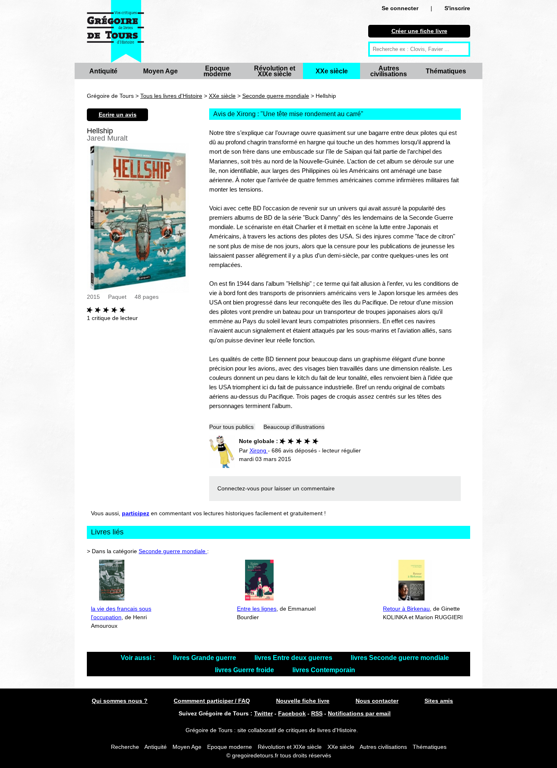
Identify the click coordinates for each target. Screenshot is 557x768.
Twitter (263, 713)
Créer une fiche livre (419, 31)
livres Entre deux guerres (294, 657)
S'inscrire (457, 8)
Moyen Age (160, 71)
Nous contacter (377, 700)
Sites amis (438, 700)
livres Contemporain (323, 669)
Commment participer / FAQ (212, 700)
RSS (317, 713)
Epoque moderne (217, 71)
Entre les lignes (256, 608)
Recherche (125, 747)
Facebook (292, 713)
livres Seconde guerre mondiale (400, 657)
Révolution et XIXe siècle (274, 71)
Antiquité (103, 71)
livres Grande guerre (205, 657)
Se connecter (400, 8)
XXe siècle (332, 71)
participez (135, 513)
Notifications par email (359, 713)
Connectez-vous (238, 488)
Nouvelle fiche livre (302, 700)
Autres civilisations (388, 71)
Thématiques (446, 71)
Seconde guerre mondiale (275, 96)
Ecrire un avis (118, 114)
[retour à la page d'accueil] (115, 31)
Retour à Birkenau (406, 608)
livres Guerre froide (245, 669)
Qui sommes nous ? (120, 700)
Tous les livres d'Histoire (171, 96)
